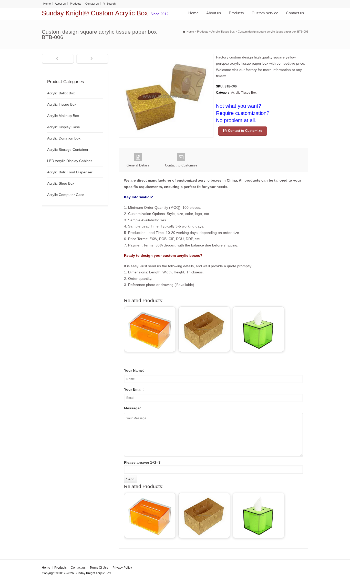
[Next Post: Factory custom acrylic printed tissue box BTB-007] (92, 59)
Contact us (92, 3)
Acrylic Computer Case (65, 195)
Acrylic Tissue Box (243, 92)
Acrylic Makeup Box (63, 116)
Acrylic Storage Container (67, 149)
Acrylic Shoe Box (60, 183)
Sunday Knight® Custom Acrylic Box (95, 13)
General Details (138, 165)
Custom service (265, 13)
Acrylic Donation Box (63, 138)
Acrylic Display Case (63, 127)
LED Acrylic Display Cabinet (69, 161)
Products (75, 3)
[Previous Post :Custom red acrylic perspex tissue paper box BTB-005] (58, 59)
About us (60, 3)
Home (47, 3)
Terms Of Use (99, 567)
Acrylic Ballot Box (61, 93)
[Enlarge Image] (166, 57)
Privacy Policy (122, 567)
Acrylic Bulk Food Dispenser (69, 172)
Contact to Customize (245, 131)
